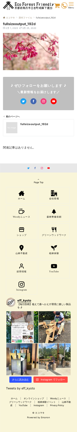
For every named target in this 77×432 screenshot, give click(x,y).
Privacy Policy (57, 405)
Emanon (45, 417)
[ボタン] (57, 6)
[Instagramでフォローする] (44, 101)
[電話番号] (64, 6)
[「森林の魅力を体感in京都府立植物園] (55, 327)
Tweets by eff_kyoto (20, 388)
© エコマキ (38, 413)
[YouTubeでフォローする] (54, 101)
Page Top (38, 182)
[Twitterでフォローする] (23, 101)
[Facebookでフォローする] (33, 101)
